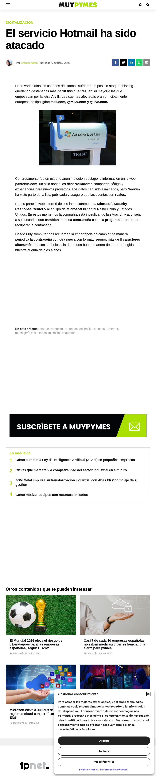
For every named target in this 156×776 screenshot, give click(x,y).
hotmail (101, 328)
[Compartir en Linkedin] (131, 62)
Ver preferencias (104, 762)
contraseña (75, 328)
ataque (44, 328)
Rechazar (104, 751)
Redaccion (15, 653)
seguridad (69, 332)
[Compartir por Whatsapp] (139, 62)
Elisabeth (88, 653)
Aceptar (104, 741)
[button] (148, 694)
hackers (89, 328)
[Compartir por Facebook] (115, 62)
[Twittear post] (123, 62)
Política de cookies (88, 770)
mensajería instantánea (31, 332)
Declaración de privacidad (113, 770)
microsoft (54, 332)
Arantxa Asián (29, 62)
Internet (113, 328)
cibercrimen (58, 328)
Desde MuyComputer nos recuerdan (42, 234)
